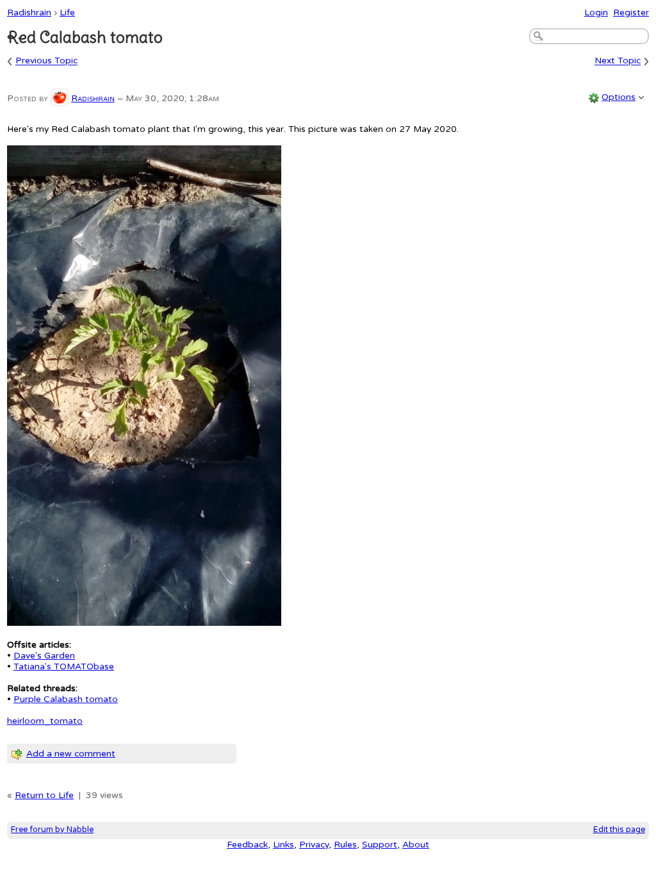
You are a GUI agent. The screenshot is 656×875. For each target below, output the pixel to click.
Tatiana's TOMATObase (63, 666)
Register (631, 12)
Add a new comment (70, 753)
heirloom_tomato (45, 721)
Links (283, 844)
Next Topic (617, 61)
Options (619, 97)
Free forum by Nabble (52, 830)
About (415, 844)
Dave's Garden (44, 655)
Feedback (247, 844)
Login (596, 12)
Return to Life (44, 795)
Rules (345, 844)
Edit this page (619, 830)
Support (379, 844)
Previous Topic (46, 61)
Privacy (314, 844)
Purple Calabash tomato (65, 699)
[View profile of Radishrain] (60, 98)
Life (67, 12)
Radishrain (29, 12)
